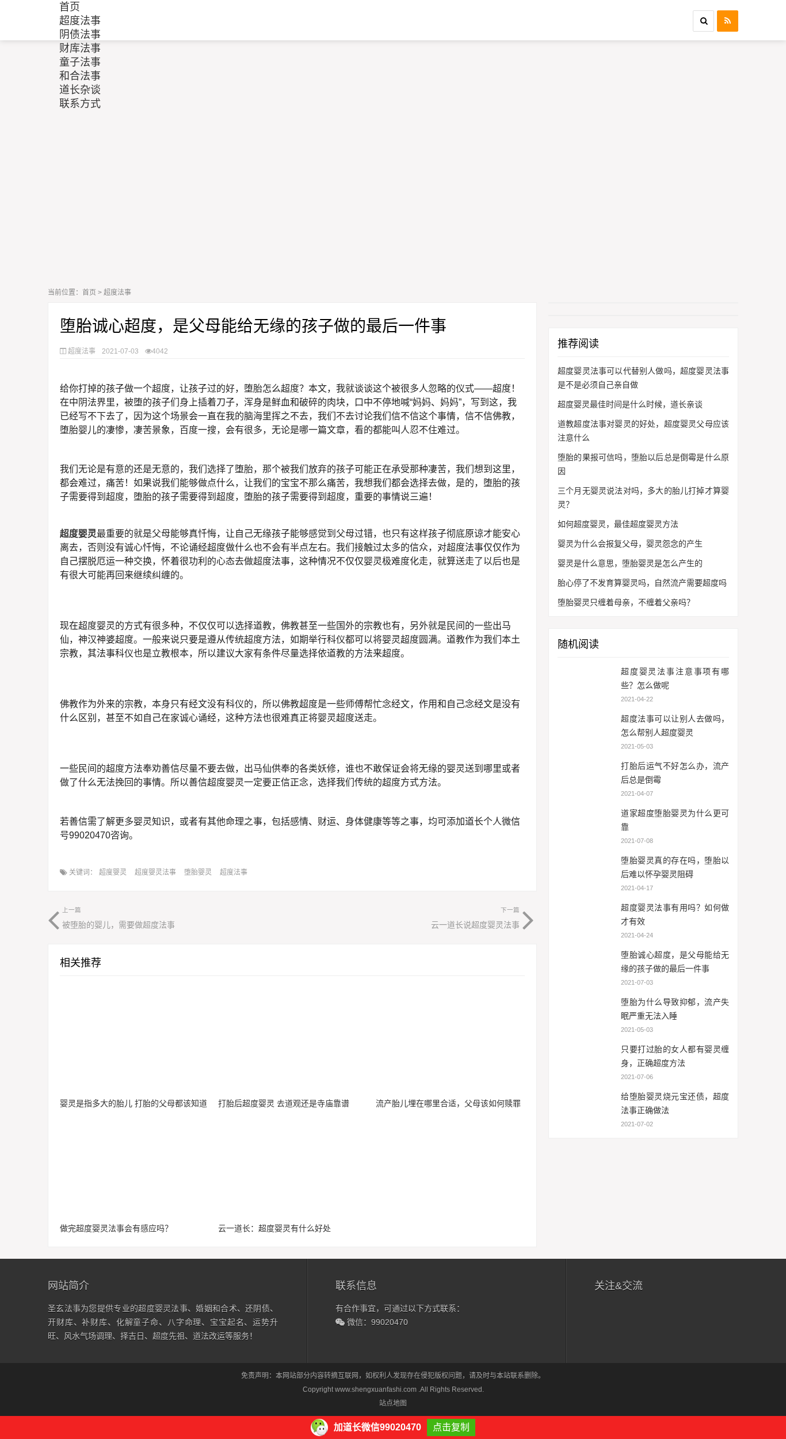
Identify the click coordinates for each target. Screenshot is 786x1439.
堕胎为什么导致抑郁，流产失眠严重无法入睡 (675, 1008)
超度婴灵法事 (155, 872)
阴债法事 (80, 34)
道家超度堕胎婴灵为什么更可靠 (675, 819)
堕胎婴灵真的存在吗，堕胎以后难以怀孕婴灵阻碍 (675, 867)
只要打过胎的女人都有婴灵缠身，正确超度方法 (675, 1056)
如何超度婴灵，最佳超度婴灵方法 (618, 524)
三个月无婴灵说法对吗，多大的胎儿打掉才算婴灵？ (643, 497)
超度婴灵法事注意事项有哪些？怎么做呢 (675, 678)
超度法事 (80, 20)
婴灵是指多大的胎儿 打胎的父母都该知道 (133, 1103)
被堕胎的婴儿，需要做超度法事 (118, 917)
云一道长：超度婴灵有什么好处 (274, 1228)
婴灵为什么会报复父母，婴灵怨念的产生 (630, 543)
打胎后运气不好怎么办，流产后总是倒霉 (675, 772)
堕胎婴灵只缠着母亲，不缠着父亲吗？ (626, 602)
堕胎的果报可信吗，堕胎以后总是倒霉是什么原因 (643, 464)
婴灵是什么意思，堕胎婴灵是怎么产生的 (630, 563)
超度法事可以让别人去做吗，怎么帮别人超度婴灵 (675, 725)
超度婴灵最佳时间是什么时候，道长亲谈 (630, 404)
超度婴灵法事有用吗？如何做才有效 (675, 914)
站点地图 (393, 1403)
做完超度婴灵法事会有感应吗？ (116, 1228)
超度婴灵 (113, 872)
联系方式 (80, 103)
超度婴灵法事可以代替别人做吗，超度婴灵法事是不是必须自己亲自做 (643, 377)
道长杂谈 (80, 90)
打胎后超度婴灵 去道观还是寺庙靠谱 (283, 1103)
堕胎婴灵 (198, 872)
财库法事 (80, 48)
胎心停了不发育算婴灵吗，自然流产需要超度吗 (642, 582)
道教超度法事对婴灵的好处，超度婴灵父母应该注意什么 (643, 430)
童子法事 (80, 62)
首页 (69, 7)
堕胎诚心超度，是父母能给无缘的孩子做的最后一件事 (675, 961)
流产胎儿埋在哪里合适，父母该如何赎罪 (448, 1103)
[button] (703, 21)
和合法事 (80, 76)
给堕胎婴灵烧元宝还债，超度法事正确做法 (675, 1103)
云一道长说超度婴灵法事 (475, 917)
